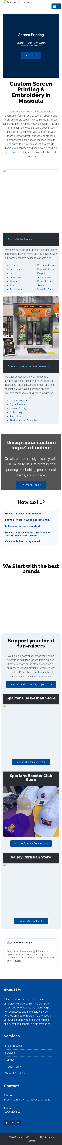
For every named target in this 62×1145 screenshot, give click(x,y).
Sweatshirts (16, 269)
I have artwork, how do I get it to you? (27, 519)
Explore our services (16, 148)
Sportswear (16, 289)
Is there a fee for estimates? (22, 526)
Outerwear (15, 277)
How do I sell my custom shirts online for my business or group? (27, 534)
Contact (9, 1059)
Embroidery (16, 412)
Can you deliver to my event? (22, 541)
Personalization (18, 400)
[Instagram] (12, 1122)
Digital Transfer (18, 404)
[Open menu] (56, 6)
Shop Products (13, 1045)
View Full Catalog (46, 289)
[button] (5, 46)
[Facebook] (6, 1122)
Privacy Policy (13, 1066)
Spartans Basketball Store (31, 698)
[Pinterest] (18, 1122)
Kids (12, 285)
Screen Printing (18, 408)
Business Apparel (46, 265)
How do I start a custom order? (24, 513)
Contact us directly (44, 672)
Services (10, 1052)
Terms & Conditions (16, 1073)
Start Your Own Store (21, 420)
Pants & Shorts (45, 269)
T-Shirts (14, 265)
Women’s (15, 281)
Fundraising (16, 416)
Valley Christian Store (31, 857)
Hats (12, 273)
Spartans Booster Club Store (31, 777)
